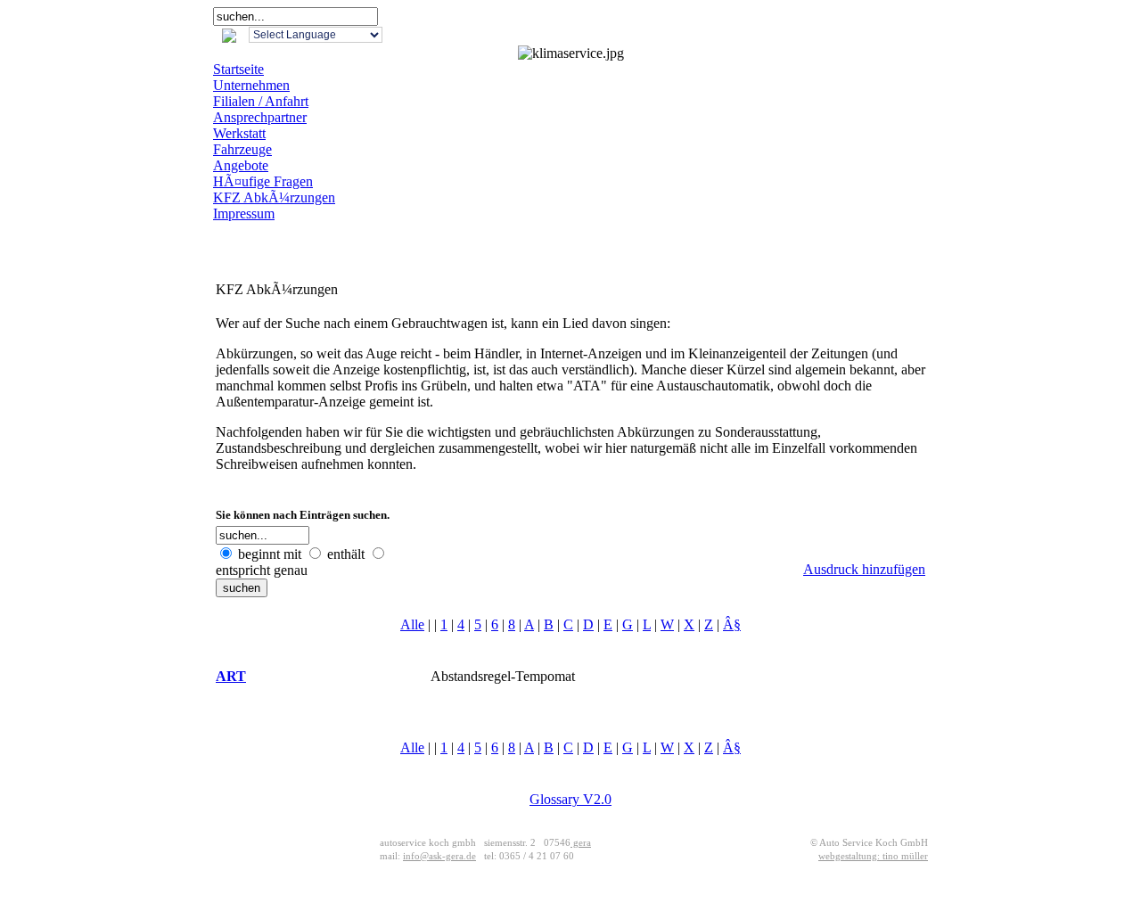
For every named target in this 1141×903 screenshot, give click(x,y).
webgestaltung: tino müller (873, 856)
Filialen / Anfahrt (260, 101)
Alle (412, 624)
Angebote (240, 165)
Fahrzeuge (242, 149)
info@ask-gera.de (439, 856)
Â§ (732, 624)
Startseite (238, 69)
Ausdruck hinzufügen (864, 569)
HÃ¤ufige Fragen (263, 181)
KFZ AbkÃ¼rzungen (274, 197)
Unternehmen (251, 85)
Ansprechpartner (260, 117)
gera (580, 843)
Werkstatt (239, 133)
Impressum (244, 213)
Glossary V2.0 (570, 799)
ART (231, 676)
